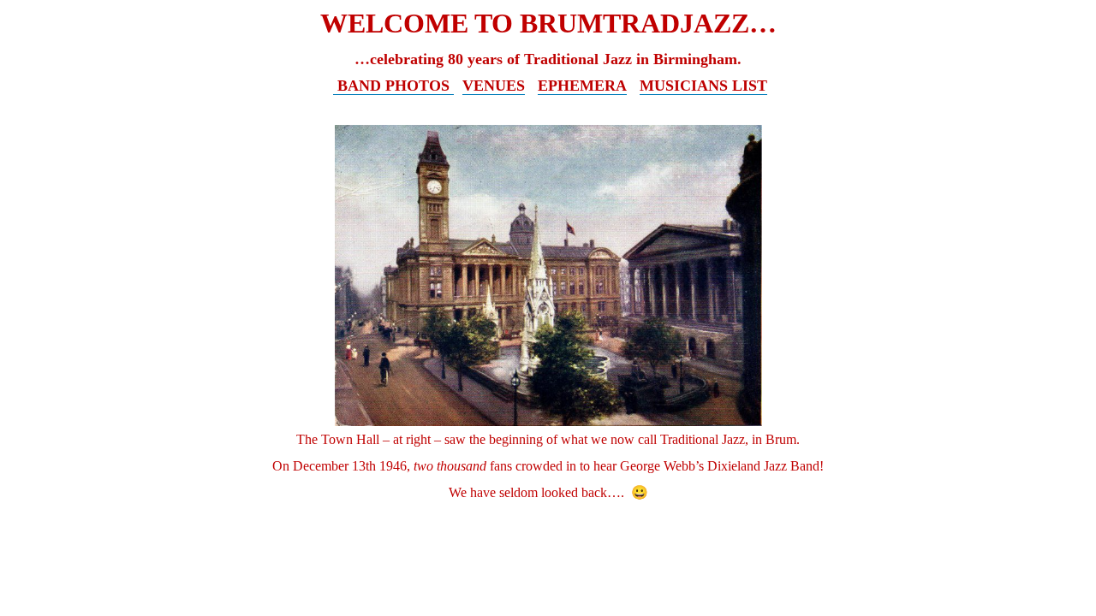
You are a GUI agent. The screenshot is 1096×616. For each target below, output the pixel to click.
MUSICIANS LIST (703, 85)
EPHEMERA (582, 85)
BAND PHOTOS (393, 85)
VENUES (493, 85)
